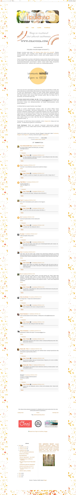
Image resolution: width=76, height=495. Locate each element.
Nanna (21, 165)
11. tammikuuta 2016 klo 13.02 (35, 348)
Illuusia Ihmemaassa (24, 314)
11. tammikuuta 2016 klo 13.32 (37, 262)
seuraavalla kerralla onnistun (44, 451)
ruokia (39, 27)
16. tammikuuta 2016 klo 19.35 (37, 384)
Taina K (21, 200)
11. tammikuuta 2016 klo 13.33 (37, 287)
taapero (53, 445)
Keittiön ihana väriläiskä (23, 453)
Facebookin (55, 133)
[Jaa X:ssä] (44, 137)
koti (33, 27)
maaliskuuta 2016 (23, 447)
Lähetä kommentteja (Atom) (39, 414)
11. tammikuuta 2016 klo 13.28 (37, 208)
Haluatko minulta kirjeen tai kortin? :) (26, 466)
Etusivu (38, 412)
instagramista (47, 121)
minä (58, 450)
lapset (52, 444)
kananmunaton (47, 446)
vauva (44, 448)
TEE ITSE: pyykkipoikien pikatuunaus (26, 452)
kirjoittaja (47, 27)
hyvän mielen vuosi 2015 (52, 448)
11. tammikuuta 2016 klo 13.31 (37, 242)
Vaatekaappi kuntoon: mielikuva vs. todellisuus (26, 459)
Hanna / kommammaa (24, 330)
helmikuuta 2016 (23, 448)
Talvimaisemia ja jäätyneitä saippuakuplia (27, 464)
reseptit (57, 444)
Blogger (45, 480)
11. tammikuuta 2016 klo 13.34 (37, 322)
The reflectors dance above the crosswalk (43, 52)
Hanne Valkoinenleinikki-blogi (26, 145)
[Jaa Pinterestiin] (46, 137)
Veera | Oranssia (26, 155)
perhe (44, 450)
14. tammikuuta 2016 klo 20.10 (30, 375)
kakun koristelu (53, 450)
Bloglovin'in (26, 134)
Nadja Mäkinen (23, 182)
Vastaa (21, 150)
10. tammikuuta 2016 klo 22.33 (35, 297)
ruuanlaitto (56, 449)
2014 (20, 475)
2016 (20, 445)
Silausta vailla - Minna (24, 348)
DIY (27, 27)
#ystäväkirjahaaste (23, 455)
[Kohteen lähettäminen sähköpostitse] (41, 137)
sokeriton (43, 139)
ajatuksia (36, 139)
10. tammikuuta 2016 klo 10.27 (30, 234)
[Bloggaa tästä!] (42, 137)
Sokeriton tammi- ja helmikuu (25, 470)
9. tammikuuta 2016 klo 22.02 (38, 145)
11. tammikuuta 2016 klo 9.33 (34, 330)
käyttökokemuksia (52, 451)
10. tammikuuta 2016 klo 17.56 (28, 274)
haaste (40, 139)
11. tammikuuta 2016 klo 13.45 (37, 358)
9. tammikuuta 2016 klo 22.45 (29, 200)
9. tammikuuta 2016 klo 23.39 (28, 217)
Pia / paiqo (22, 234)
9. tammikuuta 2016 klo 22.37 (29, 165)
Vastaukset (23, 153)
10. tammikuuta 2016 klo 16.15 (28, 252)
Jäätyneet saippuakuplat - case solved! (27, 457)
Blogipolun (19, 134)
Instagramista (45, 134)
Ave (21, 274)
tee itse (41, 448)
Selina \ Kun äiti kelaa (24, 297)
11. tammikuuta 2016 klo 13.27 (37, 155)
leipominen (48, 445)
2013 (20, 476)
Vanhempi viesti (55, 412)
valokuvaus (41, 445)
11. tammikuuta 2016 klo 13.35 (37, 339)
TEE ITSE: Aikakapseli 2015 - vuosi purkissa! (26, 468)
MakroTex (56, 446)
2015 (20, 473)
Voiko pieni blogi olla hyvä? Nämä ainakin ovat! (27, 462)
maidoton (41, 450)
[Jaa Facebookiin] (45, 137)
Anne (21, 252)
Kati (21, 217)
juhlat (48, 450)
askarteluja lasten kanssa (45, 449)
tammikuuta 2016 (23, 450)
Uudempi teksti (20, 412)
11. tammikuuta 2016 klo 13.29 (37, 225)
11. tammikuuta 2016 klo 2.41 (34, 314)
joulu (52, 446)
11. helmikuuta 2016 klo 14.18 (38, 365)
